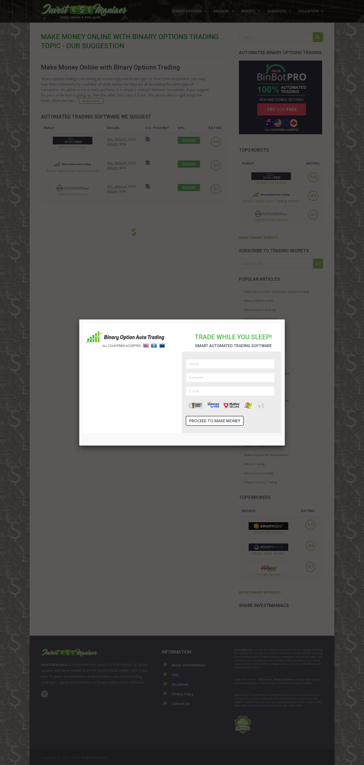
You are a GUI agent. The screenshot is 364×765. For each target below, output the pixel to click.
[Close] (284, 319)
